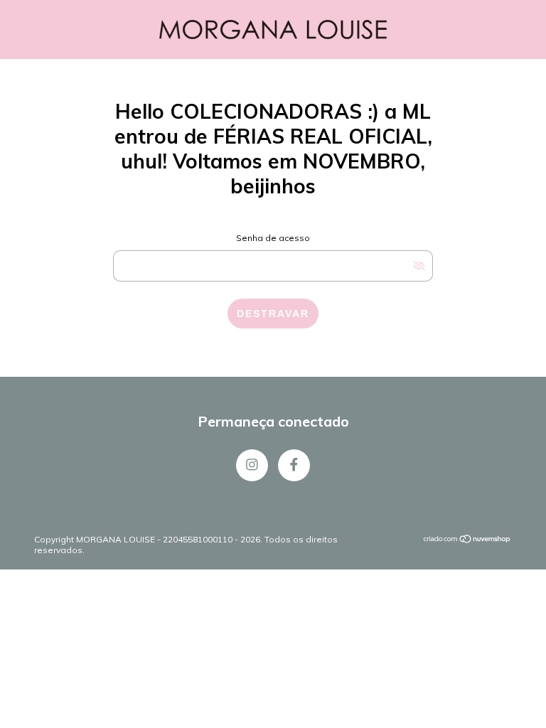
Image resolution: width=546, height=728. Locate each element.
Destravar (273, 313)
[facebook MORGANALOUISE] (294, 465)
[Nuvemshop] (467, 540)
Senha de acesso (273, 237)
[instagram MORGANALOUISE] (252, 465)
